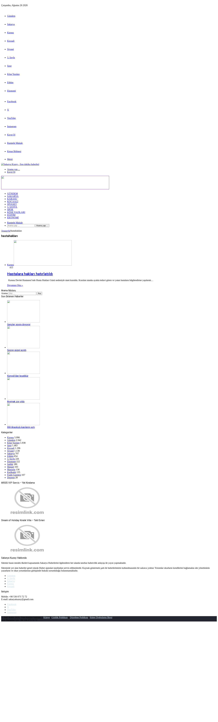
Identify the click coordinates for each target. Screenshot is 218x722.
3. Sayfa (11, 57)
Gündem (11, 16)
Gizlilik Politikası (59, 617)
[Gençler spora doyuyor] (23, 321)
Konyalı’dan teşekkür (17, 375)
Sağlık (10, 464)
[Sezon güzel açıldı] (23, 347)
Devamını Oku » (15, 285)
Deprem (11, 477)
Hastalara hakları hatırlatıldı (30, 274)
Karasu (10, 32)
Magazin (11, 469)
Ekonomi (11, 91)
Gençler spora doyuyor (18, 324)
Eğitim (10, 82)
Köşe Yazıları (13, 74)
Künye (46, 617)
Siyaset (10, 49)
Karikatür (11, 472)
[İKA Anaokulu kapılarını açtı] (23, 424)
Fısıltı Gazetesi (14, 475)
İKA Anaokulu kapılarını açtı (21, 427)
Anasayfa (5, 231)
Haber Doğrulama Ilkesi (101, 617)
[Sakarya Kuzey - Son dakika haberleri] (20, 164)
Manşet (10, 467)
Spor (9, 66)
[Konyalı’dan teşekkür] (23, 373)
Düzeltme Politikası (79, 617)
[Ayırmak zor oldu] (23, 398)
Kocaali (10, 41)
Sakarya (11, 24)
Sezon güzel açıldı (16, 350)
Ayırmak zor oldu (15, 401)
